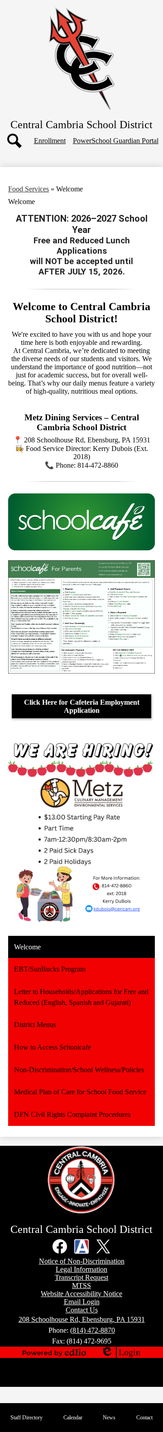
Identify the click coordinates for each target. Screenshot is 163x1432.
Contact (144, 1417)
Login (120, 1352)
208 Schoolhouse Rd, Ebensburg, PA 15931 (82, 1319)
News (109, 1417)
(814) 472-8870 (92, 1330)
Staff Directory (26, 1417)
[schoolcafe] (81, 548)
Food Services (28, 189)
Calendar (72, 1417)
